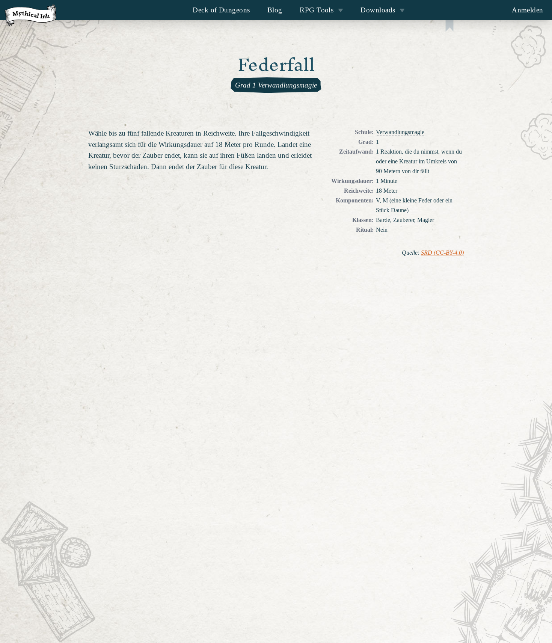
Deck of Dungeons (221, 10)
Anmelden (527, 10)
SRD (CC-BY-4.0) (442, 252)
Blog (274, 10)
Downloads (377, 10)
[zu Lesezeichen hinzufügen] (449, 26)
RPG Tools (316, 10)
